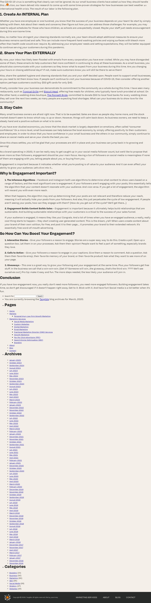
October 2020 (15, 468)
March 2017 (14, 553)
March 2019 (14, 513)
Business (13, 575)
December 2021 (16, 437)
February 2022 (15, 431)
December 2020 (16, 466)
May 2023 (13, 394)
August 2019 (14, 500)
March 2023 (14, 400)
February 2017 (15, 555)
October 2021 (15, 442)
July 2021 (13, 450)
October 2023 (15, 381)
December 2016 (16, 561)
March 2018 (14, 539)
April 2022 (14, 426)
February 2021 (15, 460)
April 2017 (13, 550)
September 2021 (16, 444)
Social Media (14, 583)
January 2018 (15, 542)
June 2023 (13, 392)
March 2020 (14, 484)
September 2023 (16, 384)
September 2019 (16, 497)
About (12, 345)
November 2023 (16, 379)
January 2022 (15, 434)
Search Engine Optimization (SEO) (28, 340)
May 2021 (13, 455)
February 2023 (15, 402)
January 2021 (15, 463)
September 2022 (16, 415)
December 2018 (16, 516)
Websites (13, 589)
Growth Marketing (21, 335)
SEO (11, 581)
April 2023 (14, 397)
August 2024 (15, 368)
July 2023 (13, 389)
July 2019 (13, 502)
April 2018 (13, 537)
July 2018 (13, 529)
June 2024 (13, 373)
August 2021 (14, 447)
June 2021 (13, 452)
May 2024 (13, 376)
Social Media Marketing (24, 321)
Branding (18, 342)
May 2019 (13, 508)
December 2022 (16, 407)
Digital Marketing (21, 327)
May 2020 (13, 479)
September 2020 (16, 471)
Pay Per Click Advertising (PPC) (27, 337)
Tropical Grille (31, 91)
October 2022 (15, 413)
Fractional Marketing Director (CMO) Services (33, 332)
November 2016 (16, 563)
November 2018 (16, 518)
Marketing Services (17, 319)
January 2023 (15, 405)
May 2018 (13, 534)
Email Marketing (21, 329)
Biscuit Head (51, 91)
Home (12, 311)
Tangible (44, 299)
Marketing (13, 578)
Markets (12, 314)
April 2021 (13, 458)
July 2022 (13, 418)
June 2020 (13, 476)
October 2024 (15, 363)
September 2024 (16, 365)
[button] (145, 4)
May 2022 (13, 423)
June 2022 (13, 421)
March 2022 (14, 429)
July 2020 (13, 473)
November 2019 (16, 492)
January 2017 (14, 558)
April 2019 (13, 510)
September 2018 (16, 524)
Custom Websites (21, 324)
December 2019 (16, 489)
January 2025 (15, 360)
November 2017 (16, 547)
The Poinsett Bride (57, 94)
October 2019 (15, 494)
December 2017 (16, 545)
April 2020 (14, 481)
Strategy (13, 586)
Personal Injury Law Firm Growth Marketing (32, 316)
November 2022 (16, 410)
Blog (11, 348)
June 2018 (13, 531)
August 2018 (14, 526)
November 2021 (16, 439)
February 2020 (15, 487)
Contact (12, 350)
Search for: (9, 296)
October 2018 (15, 521)
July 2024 (13, 371)
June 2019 (13, 505)
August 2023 (15, 386)
